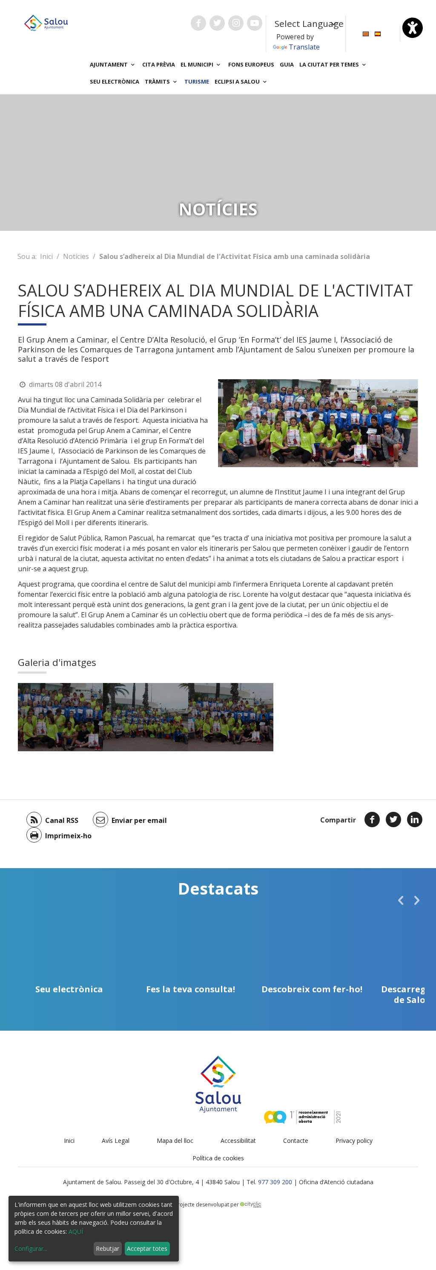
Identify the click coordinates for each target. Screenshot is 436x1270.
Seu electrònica (114, 81)
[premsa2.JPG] (145, 717)
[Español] (378, 33)
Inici (46, 256)
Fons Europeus (251, 64)
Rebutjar (107, 1248)
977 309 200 (275, 1182)
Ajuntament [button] (109, 64)
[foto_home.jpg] (60, 717)
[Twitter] (393, 819)
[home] (46, 22)
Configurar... (30, 1248)
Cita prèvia (158, 64)
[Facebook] (372, 819)
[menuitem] (366, 33)
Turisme (196, 81)
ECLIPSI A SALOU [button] (238, 81)
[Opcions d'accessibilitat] (412, 27)
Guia (287, 64)
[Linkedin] (414, 819)
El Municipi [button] (198, 64)
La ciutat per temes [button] (329, 64)
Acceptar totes (147, 1248)
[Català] (366, 33)
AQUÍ (76, 1231)
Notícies (76, 256)
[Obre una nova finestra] (198, 23)
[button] (400, 900)
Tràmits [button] (158, 81)
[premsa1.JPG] (230, 717)
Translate (304, 47)
